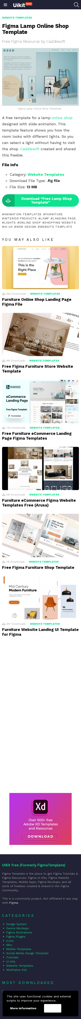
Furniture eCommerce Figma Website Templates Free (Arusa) (39, 503)
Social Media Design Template (27, 953)
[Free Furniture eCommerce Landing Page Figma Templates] (40, 401)
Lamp (44, 218)
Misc (9, 944)
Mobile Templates (18, 949)
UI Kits (10, 961)
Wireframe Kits (16, 969)
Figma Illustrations (19, 932)
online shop (62, 118)
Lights (10, 222)
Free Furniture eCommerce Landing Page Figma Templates (37, 436)
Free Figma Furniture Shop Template (38, 567)
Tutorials (12, 957)
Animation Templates (23, 214)
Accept (52, 1008)
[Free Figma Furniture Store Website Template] (40, 334)
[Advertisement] (40, 720)
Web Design (26, 226)
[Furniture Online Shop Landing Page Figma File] (40, 267)
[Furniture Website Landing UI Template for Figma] (40, 597)
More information (23, 1008)
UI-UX (8, 226)
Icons (10, 940)
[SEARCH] (76, 5)
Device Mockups (17, 928)
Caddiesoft (29, 149)
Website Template (56, 226)
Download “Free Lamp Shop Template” (46, 200)
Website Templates (46, 174)
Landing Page (64, 218)
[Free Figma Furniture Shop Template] (40, 535)
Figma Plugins (16, 936)
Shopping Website (60, 222)
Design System (16, 924)
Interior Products (20, 218)
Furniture (54, 214)
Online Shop (30, 222)
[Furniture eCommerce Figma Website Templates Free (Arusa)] (40, 468)
